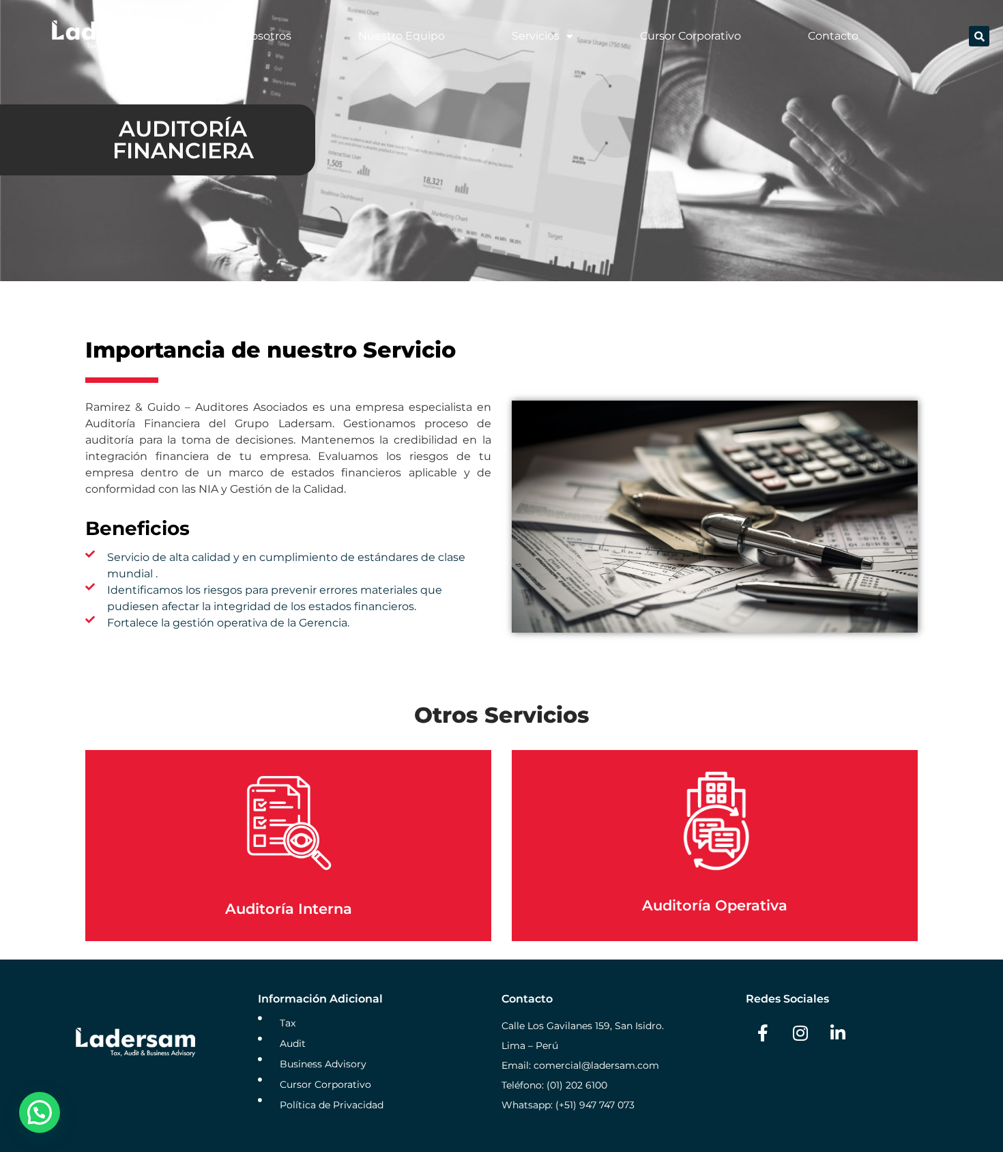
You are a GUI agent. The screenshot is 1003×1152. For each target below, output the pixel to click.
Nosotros (266, 35)
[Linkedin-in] (838, 1033)
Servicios (535, 35)
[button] (979, 36)
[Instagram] (800, 1033)
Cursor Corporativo (690, 35)
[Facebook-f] (763, 1033)
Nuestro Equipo (401, 35)
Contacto (833, 35)
